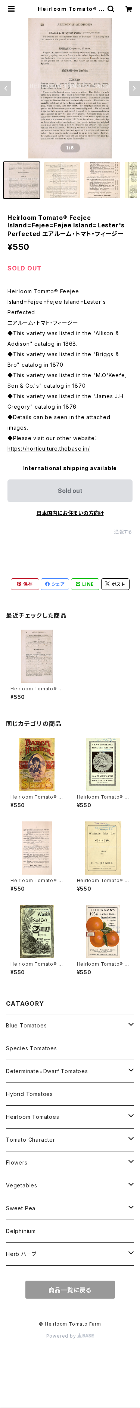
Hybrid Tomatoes (29, 1094)
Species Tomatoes (31, 1048)
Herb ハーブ (21, 1254)
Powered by (62, 1336)
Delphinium (21, 1231)
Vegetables (21, 1185)
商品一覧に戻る (70, 1290)
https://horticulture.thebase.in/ (48, 448)
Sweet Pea (20, 1208)
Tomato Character (30, 1139)
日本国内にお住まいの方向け (70, 513)
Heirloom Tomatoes (32, 1117)
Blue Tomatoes (26, 1025)
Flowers (17, 1162)
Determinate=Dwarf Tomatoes (47, 1071)
